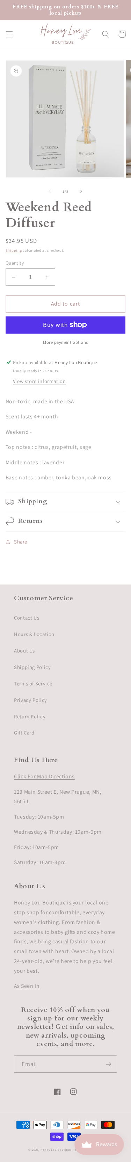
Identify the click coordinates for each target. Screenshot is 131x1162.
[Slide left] (49, 191)
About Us (24, 650)
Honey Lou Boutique (56, 1150)
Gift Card (24, 732)
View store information (39, 381)
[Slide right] (81, 191)
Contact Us (26, 617)
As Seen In (26, 986)
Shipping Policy (32, 667)
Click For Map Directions (44, 776)
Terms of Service (33, 683)
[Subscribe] (109, 1064)
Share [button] (20, 541)
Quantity (15, 263)
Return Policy (29, 716)
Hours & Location (34, 634)
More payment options (65, 342)
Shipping (14, 250)
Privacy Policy (30, 700)
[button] (9, 34)
